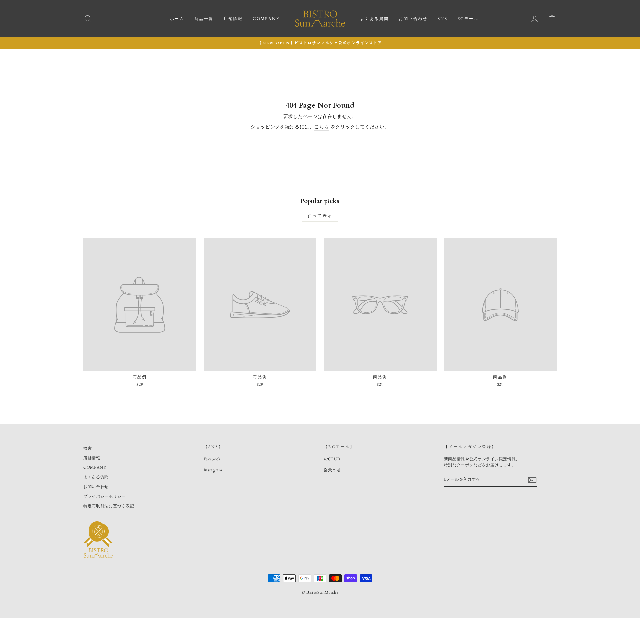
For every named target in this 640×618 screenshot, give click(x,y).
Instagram (213, 470)
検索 (87, 448)
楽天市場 (332, 470)
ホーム (177, 18)
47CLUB (332, 459)
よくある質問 (374, 18)
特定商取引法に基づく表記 (108, 506)
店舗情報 (233, 18)
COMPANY (266, 18)
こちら (321, 127)
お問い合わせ (413, 18)
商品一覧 (204, 18)
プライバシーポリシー (104, 496)
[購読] (532, 480)
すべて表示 (320, 215)
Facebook (212, 459)
